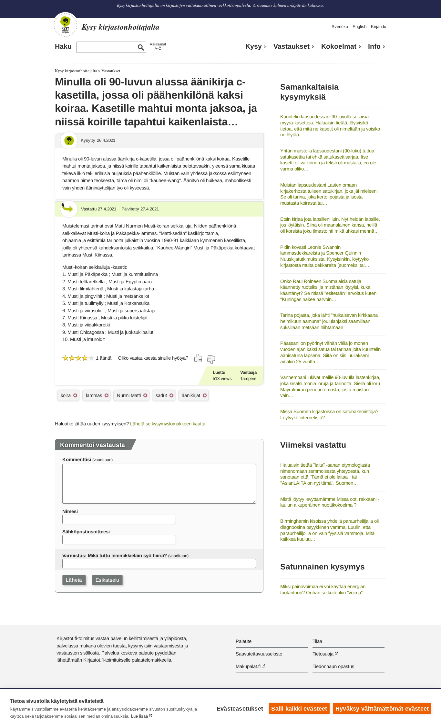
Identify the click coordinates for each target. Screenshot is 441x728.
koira (66, 395)
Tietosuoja (323, 653)
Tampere (248, 378)
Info (374, 46)
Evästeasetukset (240, 708)
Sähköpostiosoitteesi (86, 531)
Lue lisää (139, 716)
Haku (63, 46)
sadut (161, 395)
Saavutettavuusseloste (259, 653)
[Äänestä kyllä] (198, 358)
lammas (94, 395)
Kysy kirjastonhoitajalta (76, 70)
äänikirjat (191, 395)
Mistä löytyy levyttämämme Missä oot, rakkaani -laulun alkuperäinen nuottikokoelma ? (329, 502)
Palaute (243, 641)
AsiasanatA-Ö (158, 46)
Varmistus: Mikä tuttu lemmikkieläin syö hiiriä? (114, 555)
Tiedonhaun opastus (333, 666)
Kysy (253, 46)
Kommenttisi (76, 459)
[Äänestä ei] (211, 359)
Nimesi (70, 511)
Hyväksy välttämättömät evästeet (382, 708)
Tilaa (317, 641)
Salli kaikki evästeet (299, 708)
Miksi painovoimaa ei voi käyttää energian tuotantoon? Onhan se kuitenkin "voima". (322, 589)
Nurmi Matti (129, 395)
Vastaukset (291, 46)
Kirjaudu (378, 26)
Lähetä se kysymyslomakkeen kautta (167, 423)
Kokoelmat (338, 46)
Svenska (340, 26)
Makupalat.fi (248, 666)
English (359, 26)
